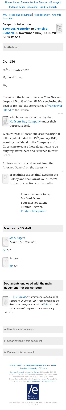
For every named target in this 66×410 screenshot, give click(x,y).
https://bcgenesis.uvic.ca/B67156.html (41, 381)
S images (55, 2)
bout (16, 2)
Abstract (13, 47)
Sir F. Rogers (17, 238)
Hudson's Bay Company (25, 121)
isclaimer (32, 7)
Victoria (47, 304)
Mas (22, 7)
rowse (43, 2)
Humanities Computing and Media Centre (29, 365)
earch (53, 7)
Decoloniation (29, 2)
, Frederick (16, 28)
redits (44, 7)
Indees (13, 7)
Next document (42, 14)
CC (4, 250)
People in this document (20, 329)
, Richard (32, 372)
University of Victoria (37, 368)
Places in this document (20, 352)
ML (5, 14)
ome (8, 2)
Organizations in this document (24, 340)
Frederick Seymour (34, 211)
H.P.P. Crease (19, 297)
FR (11, 266)
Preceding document (20, 14)
